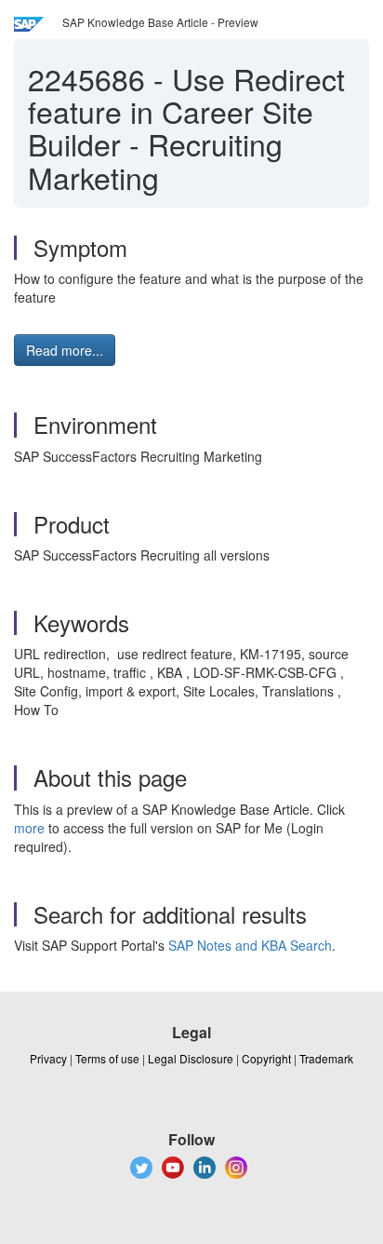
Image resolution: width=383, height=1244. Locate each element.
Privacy (48, 1058)
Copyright (266, 1058)
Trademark (326, 1058)
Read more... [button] (64, 350)
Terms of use (107, 1058)
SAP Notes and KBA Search (250, 945)
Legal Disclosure (190, 1058)
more (29, 827)
